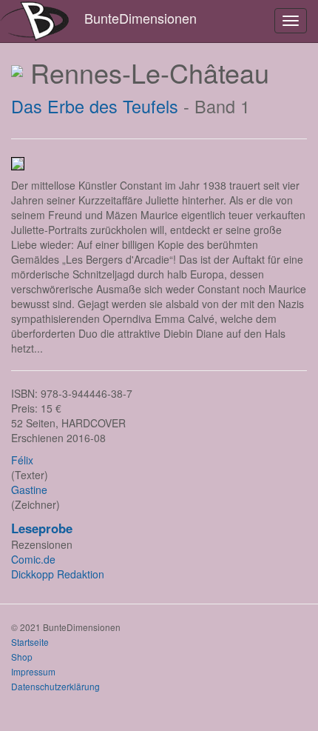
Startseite (30, 641)
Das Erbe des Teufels (94, 106)
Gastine (29, 489)
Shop (22, 656)
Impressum (33, 671)
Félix (22, 460)
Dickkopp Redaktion (57, 574)
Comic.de (33, 559)
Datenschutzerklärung (55, 686)
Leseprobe (41, 528)
